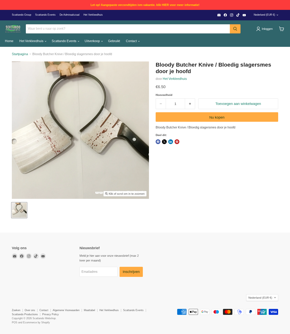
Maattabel (89, 310)
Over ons (30, 310)
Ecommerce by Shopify (36, 322)
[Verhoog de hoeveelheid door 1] (190, 103)
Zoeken (16, 310)
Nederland (264, 14)
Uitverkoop (93, 41)
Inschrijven (131, 272)
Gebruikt (114, 41)
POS (14, 322)
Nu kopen (217, 117)
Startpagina (20, 54)
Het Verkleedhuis (93, 14)
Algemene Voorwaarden (66, 310)
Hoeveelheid (164, 94)
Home (9, 41)
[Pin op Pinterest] (177, 141)
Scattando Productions (25, 314)
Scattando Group (21, 14)
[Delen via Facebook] (158, 141)
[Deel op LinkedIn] (170, 141)
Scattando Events (45, 14)
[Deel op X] (164, 141)
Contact (132, 41)
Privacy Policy (50, 314)
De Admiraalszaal (70, 14)
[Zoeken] (235, 28)
